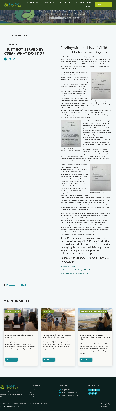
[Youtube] (98, 390)
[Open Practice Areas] (40, 3)
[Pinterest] (89, 393)
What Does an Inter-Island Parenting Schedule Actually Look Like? (95, 337)
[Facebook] (92, 390)
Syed (19, 406)
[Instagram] (95, 390)
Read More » (11, 360)
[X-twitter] (89, 390)
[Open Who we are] (55, 3)
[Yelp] (95, 393)
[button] (5, 59)
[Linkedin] (92, 393)
